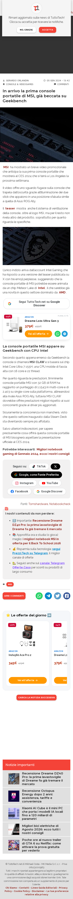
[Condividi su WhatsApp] (58, 334)
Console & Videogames (19, 84)
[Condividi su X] (57, 595)
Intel (41, 288)
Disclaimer (38, 891)
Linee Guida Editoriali (44, 887)
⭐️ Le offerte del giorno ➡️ (28, 615)
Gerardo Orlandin (17, 80)
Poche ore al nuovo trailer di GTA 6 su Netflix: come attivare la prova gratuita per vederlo (41, 845)
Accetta (47, 30)
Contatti (24, 887)
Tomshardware (38, 504)
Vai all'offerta (36, 333)
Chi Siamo (11, 887)
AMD (62, 292)
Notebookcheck (59, 504)
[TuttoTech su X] (55, 466)
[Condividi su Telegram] (65, 334)
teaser (10, 208)
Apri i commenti (14, 596)
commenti (63, 84)
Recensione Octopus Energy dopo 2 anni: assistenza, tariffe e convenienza (38, 796)
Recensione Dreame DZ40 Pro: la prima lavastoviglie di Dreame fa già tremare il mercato (37, 525)
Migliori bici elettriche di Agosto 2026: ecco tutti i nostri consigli (41, 829)
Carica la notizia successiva (36, 697)
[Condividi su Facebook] (66, 595)
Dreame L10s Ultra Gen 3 (42, 320)
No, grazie (26, 30)
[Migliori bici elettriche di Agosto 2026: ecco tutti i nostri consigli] (13, 829)
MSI (6, 167)
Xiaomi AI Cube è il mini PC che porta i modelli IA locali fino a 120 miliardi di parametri (42, 813)
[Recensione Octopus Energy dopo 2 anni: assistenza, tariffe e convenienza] (13, 796)
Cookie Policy (22, 891)
